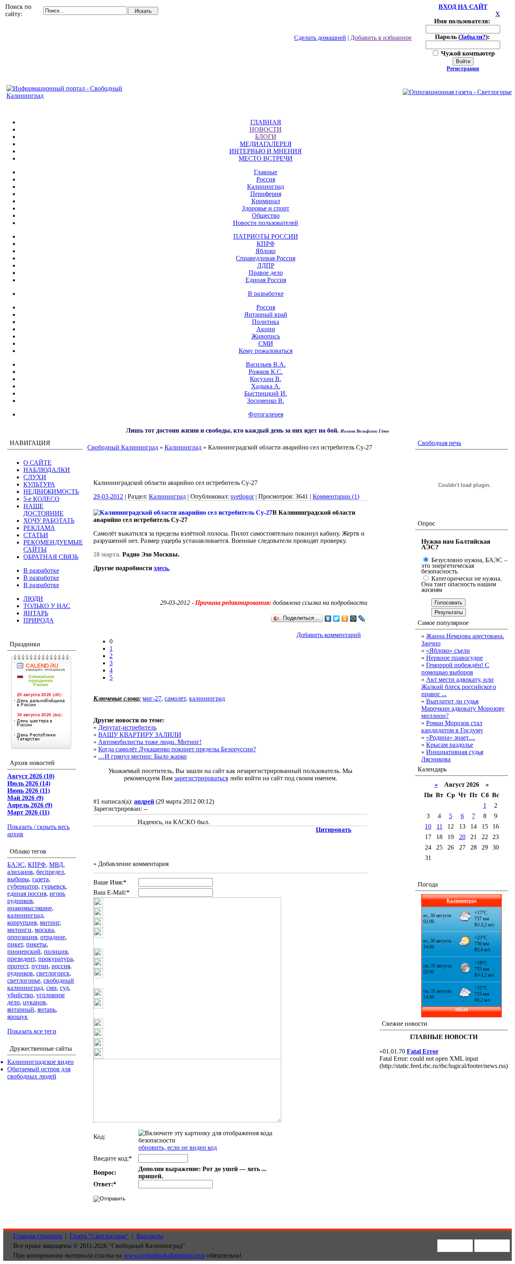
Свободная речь (439, 442)
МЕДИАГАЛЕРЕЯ (266, 143)
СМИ (265, 343)
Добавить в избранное (381, 37)
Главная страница (37, 1236)
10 (428, 826)
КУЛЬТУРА (39, 484)
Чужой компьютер (467, 53)
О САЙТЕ (37, 462)
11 (440, 826)
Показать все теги (31, 1031)
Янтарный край (265, 314)
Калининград (265, 186)
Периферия (265, 193)
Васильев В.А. (266, 364)
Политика (265, 321)
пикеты (36, 944)
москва (44, 929)
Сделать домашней (320, 37)
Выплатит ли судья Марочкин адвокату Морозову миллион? (463, 708)
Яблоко (265, 250)
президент (21, 958)
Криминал (265, 201)
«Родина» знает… (450, 737)
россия (61, 966)
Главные (265, 172)
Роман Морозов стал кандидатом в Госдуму (452, 727)
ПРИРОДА (38, 620)
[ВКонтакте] (328, 618)
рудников (20, 973)
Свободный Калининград (122, 447)
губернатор (22, 886)
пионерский (24, 951)
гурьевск (53, 886)
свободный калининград (40, 984)
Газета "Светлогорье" (99, 1236)
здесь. (162, 568)
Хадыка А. (265, 386)
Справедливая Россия (265, 258)
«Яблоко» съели (448, 650)
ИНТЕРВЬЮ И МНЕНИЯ (265, 151)
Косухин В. (265, 378)
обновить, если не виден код (177, 1147)
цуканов (34, 1002)
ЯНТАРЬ (35, 613)
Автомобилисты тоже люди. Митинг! (150, 741)
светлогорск (53, 973)
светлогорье (23, 980)
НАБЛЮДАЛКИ (46, 469)
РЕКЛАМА (39, 527)
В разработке (266, 293)
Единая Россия (265, 279)
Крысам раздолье (449, 744)
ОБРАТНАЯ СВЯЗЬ (50, 556)
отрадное (52, 937)
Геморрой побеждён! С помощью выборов (455, 669)
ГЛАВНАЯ (265, 122)
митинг (50, 922)
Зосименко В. (265, 400)
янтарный (20, 1009)
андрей (144, 801)
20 (462, 836)
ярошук (17, 1016)
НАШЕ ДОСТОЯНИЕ (43, 510)
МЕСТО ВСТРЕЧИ (266, 158)
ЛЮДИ (33, 598)
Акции (265, 329)
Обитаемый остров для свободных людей (38, 1073)
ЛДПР (265, 265)
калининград (25, 915)
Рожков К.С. (266, 371)
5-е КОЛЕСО (41, 498)
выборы (18, 879)
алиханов (20, 871)
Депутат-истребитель (127, 727)
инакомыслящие (29, 908)
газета (40, 879)
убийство (20, 995)
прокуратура (55, 958)
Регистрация (463, 69)
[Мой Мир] (353, 618)
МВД (56, 864)
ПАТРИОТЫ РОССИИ (265, 236)
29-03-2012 (108, 496)
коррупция (22, 922)
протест (17, 966)
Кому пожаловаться (266, 350)
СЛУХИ (34, 477)
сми (51, 987)
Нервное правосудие (454, 657)
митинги (19, 929)
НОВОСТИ (265, 129)
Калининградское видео (40, 1061)
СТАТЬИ (35, 535)
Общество (266, 215)
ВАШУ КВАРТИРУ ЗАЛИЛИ (139, 734)
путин (39, 966)
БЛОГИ (265, 136)
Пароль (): (463, 36)
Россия (265, 179)
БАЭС (16, 864)
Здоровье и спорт (265, 208)
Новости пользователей (265, 222)
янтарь (46, 1009)
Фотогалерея (265, 414)
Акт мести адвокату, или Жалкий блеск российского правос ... (458, 686)
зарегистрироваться (201, 778)
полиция (56, 951)
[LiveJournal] (362, 618)
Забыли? (473, 36)
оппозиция (22, 937)
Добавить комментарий (329, 634)
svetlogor (242, 496)
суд (64, 987)
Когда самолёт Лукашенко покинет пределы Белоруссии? (177, 749)
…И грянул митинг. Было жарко (142, 756)
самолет (175, 698)
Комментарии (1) (336, 496)
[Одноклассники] (345, 618)
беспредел (50, 871)
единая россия (26, 893)
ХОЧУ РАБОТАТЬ (48, 520)
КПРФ (266, 243)
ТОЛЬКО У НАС (46, 605)
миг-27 (151, 698)
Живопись (265, 336)
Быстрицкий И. (265, 393)
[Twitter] (336, 618)
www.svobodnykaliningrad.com (164, 1255)
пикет (15, 944)
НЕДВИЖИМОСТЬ (51, 491)
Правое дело (266, 272)
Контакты (149, 1236)
